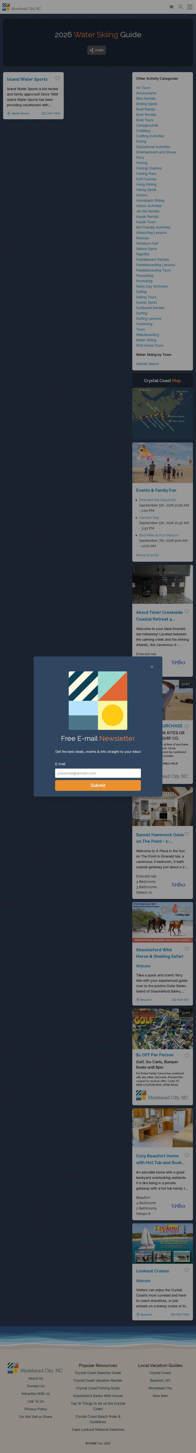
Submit (98, 785)
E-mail (60, 764)
